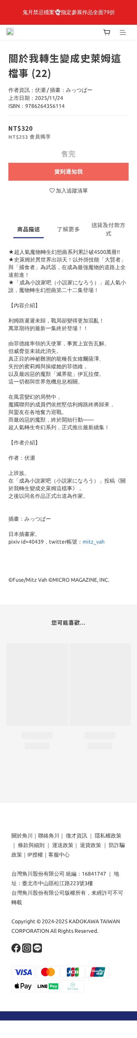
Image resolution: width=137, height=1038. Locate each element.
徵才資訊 (76, 836)
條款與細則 (31, 845)
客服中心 (59, 855)
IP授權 (35, 855)
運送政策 (62, 845)
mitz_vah (94, 542)
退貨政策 (90, 845)
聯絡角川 (48, 836)
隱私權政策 (108, 836)
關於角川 (22, 836)
